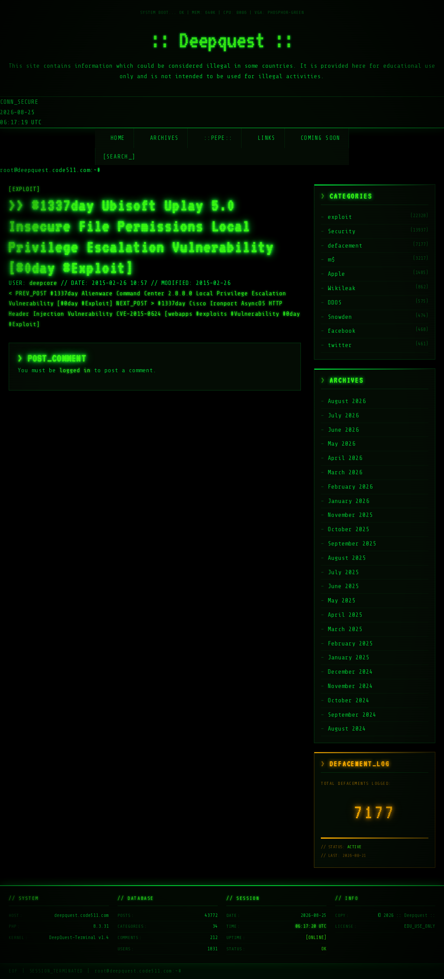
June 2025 (343, 586)
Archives (164, 138)
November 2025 (350, 515)
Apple (336, 274)
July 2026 (343, 415)
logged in (75, 370)
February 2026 (350, 486)
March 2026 (345, 472)
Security (342, 231)
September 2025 (352, 543)
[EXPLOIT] (24, 189)
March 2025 (345, 629)
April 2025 (345, 615)
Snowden (340, 317)
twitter (340, 345)
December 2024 (350, 671)
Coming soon (320, 138)
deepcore (43, 283)
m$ (331, 259)
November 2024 (350, 686)
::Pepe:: (218, 138)
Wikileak (342, 288)
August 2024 (347, 728)
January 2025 (348, 657)
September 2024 (352, 714)
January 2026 (348, 501)
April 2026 (345, 458)
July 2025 (343, 572)
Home (118, 138)
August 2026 (347, 401)
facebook (342, 330)
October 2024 (348, 700)
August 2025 (347, 558)
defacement (345, 245)
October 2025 (348, 529)
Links (267, 138)
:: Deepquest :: (222, 40)
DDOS (335, 302)
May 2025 (342, 600)
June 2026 (343, 430)
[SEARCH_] (119, 156)
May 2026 (342, 443)
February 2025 (350, 643)
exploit (340, 217)
